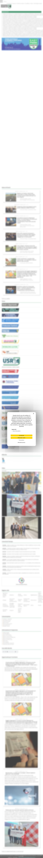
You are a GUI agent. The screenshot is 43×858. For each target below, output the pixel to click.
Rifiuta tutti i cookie (21, 437)
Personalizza (21, 440)
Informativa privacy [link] (21, 442)
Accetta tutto (21, 435)
